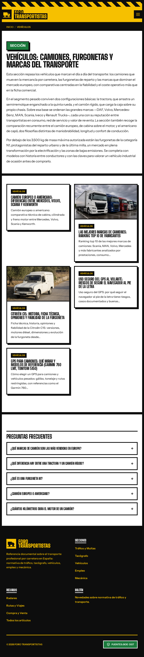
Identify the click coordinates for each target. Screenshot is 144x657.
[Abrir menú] (138, 14)
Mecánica (81, 578)
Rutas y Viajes (15, 605)
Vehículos (81, 563)
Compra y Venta (16, 613)
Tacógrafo (81, 556)
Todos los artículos (18, 620)
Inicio (10, 27)
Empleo (80, 570)
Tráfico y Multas (85, 548)
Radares (11, 598)
